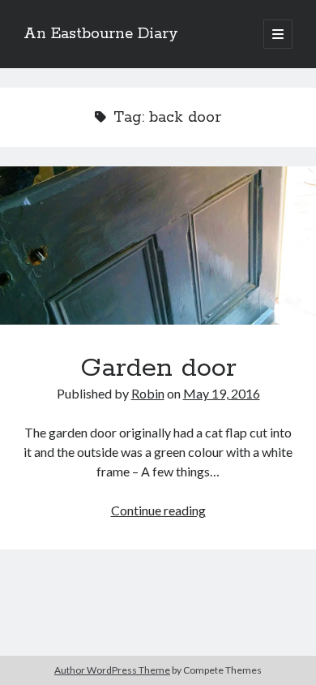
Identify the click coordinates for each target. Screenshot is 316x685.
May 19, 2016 (221, 393)
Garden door (158, 245)
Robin (147, 393)
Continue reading (158, 510)
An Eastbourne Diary (100, 34)
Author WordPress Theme (112, 670)
